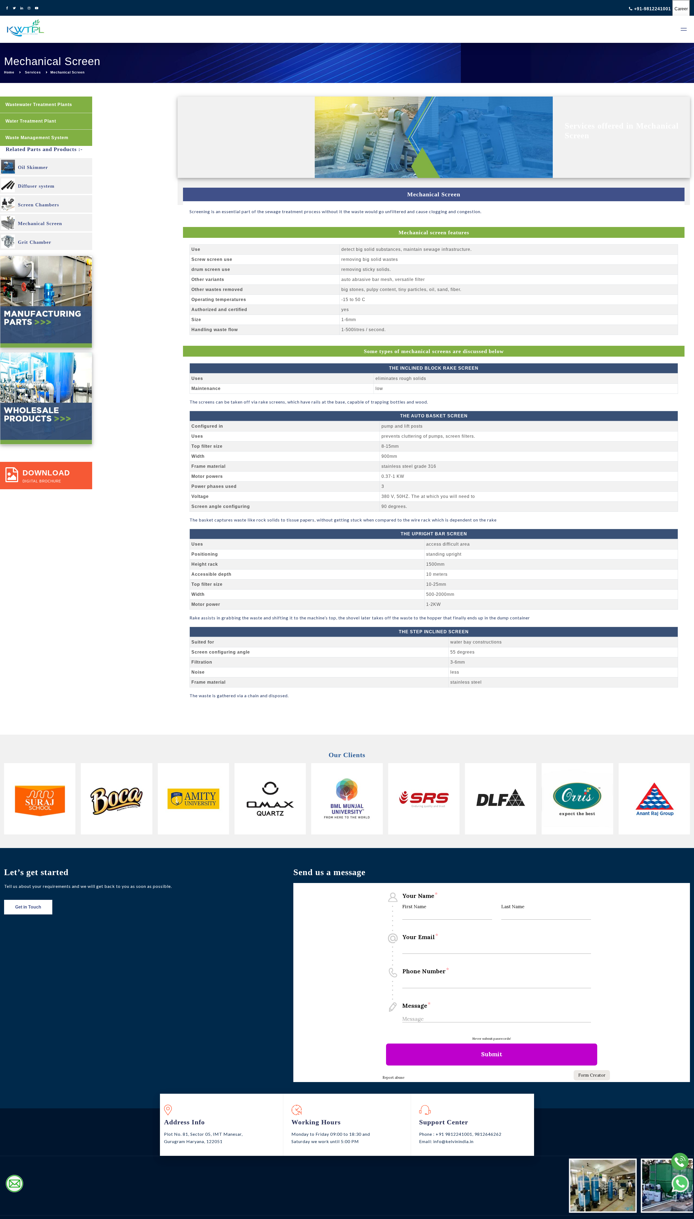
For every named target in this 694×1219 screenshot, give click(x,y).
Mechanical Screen (40, 223)
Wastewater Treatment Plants (39, 104)
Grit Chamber (34, 242)
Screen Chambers (38, 204)
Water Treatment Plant (31, 121)
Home (9, 72)
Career (681, 9)
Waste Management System (37, 137)
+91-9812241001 (652, 9)
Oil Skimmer (33, 167)
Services (33, 72)
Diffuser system (36, 186)
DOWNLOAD (46, 473)
